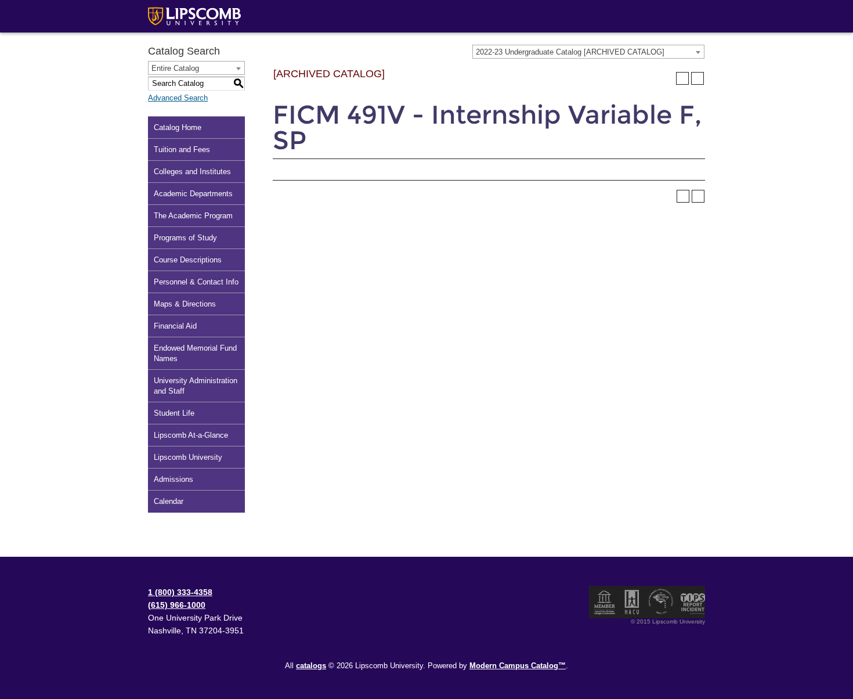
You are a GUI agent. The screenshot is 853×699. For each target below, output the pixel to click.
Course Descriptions (188, 259)
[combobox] (588, 52)
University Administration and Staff (195, 385)
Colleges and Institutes (192, 171)
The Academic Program (193, 215)
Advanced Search (178, 97)
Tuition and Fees (182, 149)
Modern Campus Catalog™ (517, 665)
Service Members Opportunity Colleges (661, 602)
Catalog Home (177, 127)
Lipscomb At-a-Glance (191, 435)
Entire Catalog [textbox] (175, 68)
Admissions (173, 479)
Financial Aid (175, 326)
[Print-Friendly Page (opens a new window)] (682, 78)
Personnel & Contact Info (196, 282)
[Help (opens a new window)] (697, 78)
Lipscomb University (188, 457)
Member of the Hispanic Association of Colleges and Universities (632, 602)
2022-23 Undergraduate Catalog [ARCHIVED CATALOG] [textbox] (570, 52)
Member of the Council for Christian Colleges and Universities (604, 602)
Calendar (168, 501)
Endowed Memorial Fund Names (195, 353)
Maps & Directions (185, 304)
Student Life (174, 413)
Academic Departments (193, 193)
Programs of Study (185, 237)
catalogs (311, 665)
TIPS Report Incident (692, 602)
